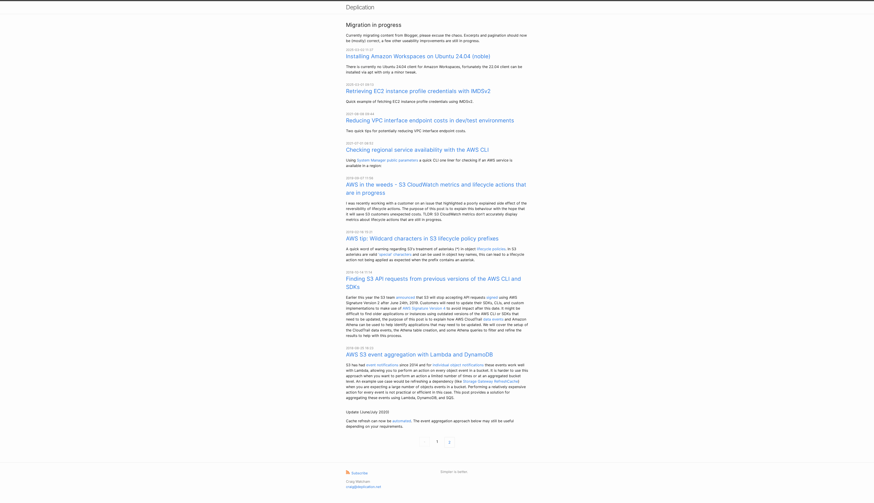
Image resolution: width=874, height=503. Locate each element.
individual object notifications (458, 365)
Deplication (360, 7)
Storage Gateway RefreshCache (490, 381)
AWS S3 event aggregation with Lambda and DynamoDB (419, 354)
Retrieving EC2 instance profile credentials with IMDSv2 (418, 91)
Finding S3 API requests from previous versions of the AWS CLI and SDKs (433, 283)
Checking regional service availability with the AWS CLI (417, 150)
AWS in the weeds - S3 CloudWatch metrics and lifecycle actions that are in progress (436, 188)
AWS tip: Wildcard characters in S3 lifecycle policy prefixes (422, 238)
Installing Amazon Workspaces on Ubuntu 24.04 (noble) (418, 56)
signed (492, 297)
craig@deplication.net (363, 487)
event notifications (382, 365)
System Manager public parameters (387, 160)
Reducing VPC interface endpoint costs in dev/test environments (430, 120)
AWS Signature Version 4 (424, 308)
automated (401, 421)
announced (405, 297)
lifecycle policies (491, 249)
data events (493, 319)
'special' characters (395, 254)
